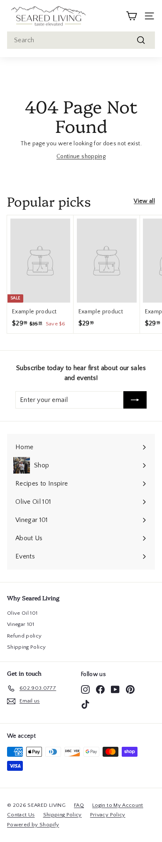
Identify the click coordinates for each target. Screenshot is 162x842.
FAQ (79, 805)
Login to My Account (117, 805)
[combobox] (81, 40)
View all (144, 201)
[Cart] (131, 16)
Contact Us (21, 815)
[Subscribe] (135, 400)
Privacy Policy (107, 815)
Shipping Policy (26, 647)
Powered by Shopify (33, 825)
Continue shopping (81, 156)
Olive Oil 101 (22, 613)
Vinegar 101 (20, 624)
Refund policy (24, 636)
